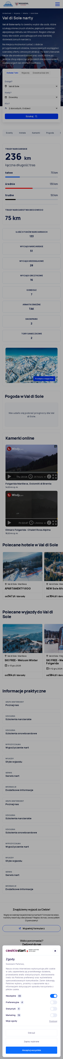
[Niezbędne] (53, 996)
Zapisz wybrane (31, 1041)
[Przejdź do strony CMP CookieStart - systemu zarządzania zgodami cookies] (22, 950)
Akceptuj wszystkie (31, 1050)
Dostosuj (53, 1021)
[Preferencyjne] (53, 1002)
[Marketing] (53, 1015)
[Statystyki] (53, 1009)
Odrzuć (31, 1033)
